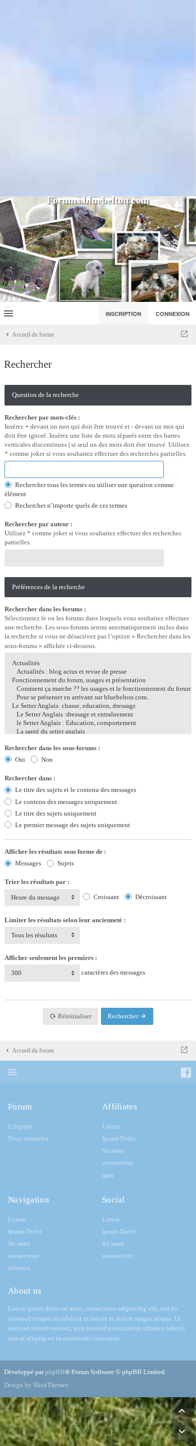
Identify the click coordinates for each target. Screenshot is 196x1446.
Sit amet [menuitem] (113, 1150)
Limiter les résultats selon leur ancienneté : (65, 920)
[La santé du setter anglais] (98, 732)
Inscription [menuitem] (123, 313)
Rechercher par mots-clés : (42, 417)
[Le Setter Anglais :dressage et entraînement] (98, 714)
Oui (19, 759)
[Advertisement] (98, 98)
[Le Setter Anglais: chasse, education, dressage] (98, 706)
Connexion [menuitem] (172, 313)
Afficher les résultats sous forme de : (55, 851)
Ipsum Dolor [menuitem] (119, 1138)
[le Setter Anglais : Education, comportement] (98, 723)
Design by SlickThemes (36, 1385)
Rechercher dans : (30, 778)
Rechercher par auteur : (38, 524)
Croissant (105, 897)
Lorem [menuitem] (111, 1126)
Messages (27, 863)
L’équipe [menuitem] (20, 1126)
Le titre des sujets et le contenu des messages (75, 789)
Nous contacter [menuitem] (28, 1138)
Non (46, 759)
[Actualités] (98, 663)
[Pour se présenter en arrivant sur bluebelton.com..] (98, 697)
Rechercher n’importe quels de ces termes (70, 505)
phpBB (55, 1372)
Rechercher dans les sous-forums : (52, 748)
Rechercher (124, 1016)
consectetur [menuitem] (117, 1162)
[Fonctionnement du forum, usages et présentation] (98, 680)
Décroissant (150, 897)
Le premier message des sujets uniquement (72, 825)
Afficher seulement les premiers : (51, 957)
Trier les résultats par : (37, 882)
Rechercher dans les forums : (45, 609)
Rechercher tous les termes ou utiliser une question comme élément (89, 489)
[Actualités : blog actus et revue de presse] (98, 672)
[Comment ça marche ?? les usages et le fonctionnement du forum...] (98, 689)
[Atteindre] (184, 335)
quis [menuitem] (108, 1175)
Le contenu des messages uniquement (65, 802)
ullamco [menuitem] (19, 1267)
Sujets (65, 863)
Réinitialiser (73, 1016)
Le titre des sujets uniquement (55, 813)
